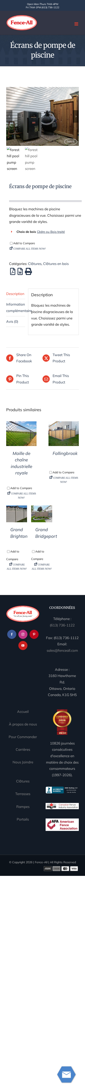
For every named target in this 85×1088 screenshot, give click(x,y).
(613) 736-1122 (62, 625)
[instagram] (22, 634)
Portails (23, 819)
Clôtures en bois (56, 263)
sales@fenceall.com (62, 650)
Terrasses (22, 794)
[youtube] (22, 645)
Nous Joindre (23, 762)
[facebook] (11, 634)
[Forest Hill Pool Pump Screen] (42, 116)
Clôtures (34, 263)
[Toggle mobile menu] (76, 24)
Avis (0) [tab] (12, 321)
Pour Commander (23, 737)
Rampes (23, 806)
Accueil (23, 711)
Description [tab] (15, 293)
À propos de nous (23, 724)
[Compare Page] (45, 250)
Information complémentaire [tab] (15, 307)
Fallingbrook (65, 453)
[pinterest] (34, 634)
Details (21, 434)
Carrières (23, 749)
